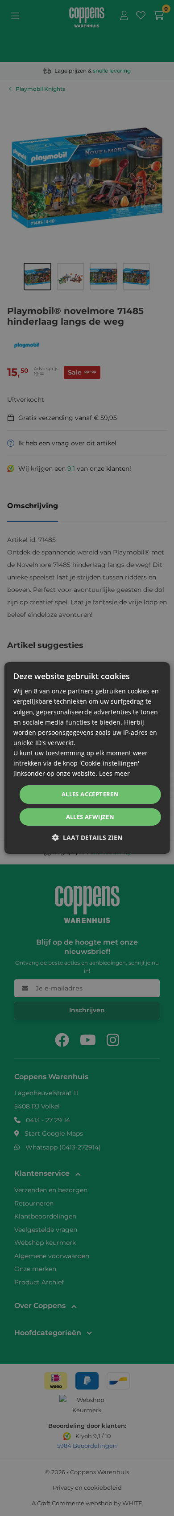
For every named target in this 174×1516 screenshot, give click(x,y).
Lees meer (114, 773)
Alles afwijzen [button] (90, 817)
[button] (87, 837)
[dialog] (87, 758)
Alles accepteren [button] (90, 794)
